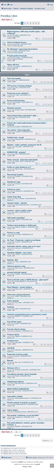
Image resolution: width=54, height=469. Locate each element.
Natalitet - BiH (12, 260)
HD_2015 (18, 390)
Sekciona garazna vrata (16, 266)
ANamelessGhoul (20, 412)
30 (46, 134)
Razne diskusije (18, 45)
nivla (16, 87)
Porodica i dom (9, 16)
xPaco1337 (18, 191)
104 (45, 82)
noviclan (17, 183)
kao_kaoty (18, 302)
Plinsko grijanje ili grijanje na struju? (21, 403)
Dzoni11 (17, 126)
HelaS (17, 296)
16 (49, 178)
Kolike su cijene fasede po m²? (19, 167)
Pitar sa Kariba (19, 198)
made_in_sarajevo (20, 227)
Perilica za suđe (13, 233)
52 (43, 39)
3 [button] (27, 23)
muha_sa (18, 248)
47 (49, 90)
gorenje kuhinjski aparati (16, 272)
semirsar (17, 57)
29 (43, 134)
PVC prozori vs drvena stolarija (19, 86)
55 (51, 39)
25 (51, 291)
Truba (17, 95)
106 (51, 82)
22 (49, 163)
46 (46, 90)
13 (49, 284)
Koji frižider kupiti (14, 322)
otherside (18, 331)
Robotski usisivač (14, 108)
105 (48, 82)
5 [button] (33, 23)
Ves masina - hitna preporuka (18, 130)
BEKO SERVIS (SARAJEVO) (18, 389)
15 (46, 178)
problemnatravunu (20, 404)
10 (51, 61)
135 (45, 344)
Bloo (16, 51)
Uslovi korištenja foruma (16, 42)
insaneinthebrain (20, 281)
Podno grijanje (13, 301)
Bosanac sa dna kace (21, 369)
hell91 (17, 308)
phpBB (20, 462)
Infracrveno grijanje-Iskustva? (18, 295)
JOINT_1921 (19, 161)
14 (43, 178)
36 (46, 70)
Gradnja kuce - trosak (15, 137)
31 (49, 134)
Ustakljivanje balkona (15, 382)
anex (16, 35)
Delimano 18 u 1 (13, 368)
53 (46, 39)
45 (43, 90)
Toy (16, 80)
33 (51, 193)
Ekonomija (16, 36)
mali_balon (18, 146)
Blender (10, 361)
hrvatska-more (12, 341)
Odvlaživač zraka (13, 182)
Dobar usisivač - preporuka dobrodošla (22, 160)
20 (43, 163)
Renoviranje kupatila (15, 175)
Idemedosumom (20, 383)
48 (51, 90)
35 (43, 70)
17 (51, 178)
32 (51, 134)
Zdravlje (15, 68)
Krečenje (10, 307)
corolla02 (18, 132)
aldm (16, 212)
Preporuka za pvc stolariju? (18, 93)
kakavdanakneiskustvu (22, 205)
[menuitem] (3, 4)
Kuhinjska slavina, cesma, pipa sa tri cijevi (23, 246)
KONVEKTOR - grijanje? (16, 152)
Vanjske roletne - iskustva (17, 203)
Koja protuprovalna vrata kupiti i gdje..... (23, 115)
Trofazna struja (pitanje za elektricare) (21, 225)
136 (48, 344)
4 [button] (30, 23)
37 (49, 70)
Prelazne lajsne (13, 334)
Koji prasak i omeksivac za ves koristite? (23, 415)
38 (51, 70)
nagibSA (17, 219)
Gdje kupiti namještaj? (16, 218)
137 (51, 344)
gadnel (17, 323)
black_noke (18, 268)
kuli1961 (17, 254)
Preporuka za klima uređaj (17, 354)
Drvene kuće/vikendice (16, 101)
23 (51, 163)
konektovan (18, 417)
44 (43, 104)
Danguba (18, 102)
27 (43, 229)
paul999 (37, 464)
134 (41, 344)
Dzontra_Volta (19, 110)
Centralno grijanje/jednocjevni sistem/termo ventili (27, 314)
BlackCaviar (18, 169)
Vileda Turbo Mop (14, 197)
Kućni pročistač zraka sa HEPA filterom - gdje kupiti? (27, 280)
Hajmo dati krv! (13, 65)
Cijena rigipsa (12, 410)
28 (46, 229)
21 (46, 163)
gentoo (17, 44)
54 (49, 39)
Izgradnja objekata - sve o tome (19, 253)
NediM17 (17, 316)
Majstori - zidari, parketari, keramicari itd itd (24, 145)
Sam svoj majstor (14, 78)
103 (41, 82)
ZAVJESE (11, 348)
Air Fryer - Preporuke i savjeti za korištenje (23, 240)
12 (46, 284)
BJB (16, 154)
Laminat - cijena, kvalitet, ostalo (19, 210)
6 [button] (35, 23)
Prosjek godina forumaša (17, 56)
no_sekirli (18, 234)
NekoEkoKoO (19, 139)
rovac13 (17, 242)
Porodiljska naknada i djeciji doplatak (22, 374)
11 (43, 284)
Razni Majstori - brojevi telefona (19, 287)
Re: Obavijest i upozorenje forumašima (22, 49)
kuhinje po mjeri (13, 189)
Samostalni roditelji (14, 396)
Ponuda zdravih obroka (16, 329)
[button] (38, 23)
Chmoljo (17, 66)
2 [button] (24, 23)
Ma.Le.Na (18, 362)
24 (49, 291)
